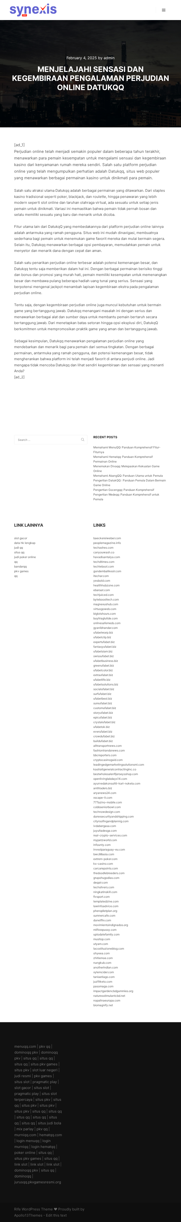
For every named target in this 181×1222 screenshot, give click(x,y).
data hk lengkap (24, 543)
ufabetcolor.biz (103, 670)
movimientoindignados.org (110, 925)
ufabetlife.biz (102, 679)
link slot (20, 1164)
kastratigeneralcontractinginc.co (114, 769)
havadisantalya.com (106, 557)
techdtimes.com (103, 561)
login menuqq (27, 1141)
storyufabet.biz (103, 712)
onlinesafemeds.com (106, 623)
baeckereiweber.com (107, 538)
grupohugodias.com (106, 878)
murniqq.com (25, 1135)
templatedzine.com (106, 901)
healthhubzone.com (106, 585)
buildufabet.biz (103, 741)
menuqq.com (25, 1046)
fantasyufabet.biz (104, 646)
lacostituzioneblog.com (108, 948)
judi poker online (25, 557)
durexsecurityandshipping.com (113, 816)
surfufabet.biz (102, 694)
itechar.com (101, 576)
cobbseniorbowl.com (107, 807)
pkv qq (44, 1046)
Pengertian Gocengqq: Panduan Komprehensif (123, 490)
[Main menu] (164, 10)
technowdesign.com (106, 811)
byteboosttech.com (106, 599)
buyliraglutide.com (105, 618)
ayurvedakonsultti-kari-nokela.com (116, 783)
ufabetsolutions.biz (105, 684)
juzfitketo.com (102, 981)
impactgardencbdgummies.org (113, 991)
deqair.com (100, 882)
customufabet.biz (104, 708)
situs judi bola (49, 1123)
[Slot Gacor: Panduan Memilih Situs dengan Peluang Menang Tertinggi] (33, 10)
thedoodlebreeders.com (108, 873)
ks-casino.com (103, 863)
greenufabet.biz (103, 665)
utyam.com (100, 944)
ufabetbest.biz (102, 698)
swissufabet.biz (103, 656)
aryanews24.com (104, 793)
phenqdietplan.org (105, 911)
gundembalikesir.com (107, 571)
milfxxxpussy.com (104, 929)
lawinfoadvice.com (105, 906)
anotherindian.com (105, 967)
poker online (24, 1152)
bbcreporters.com (104, 755)
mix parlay (24, 1129)
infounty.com (102, 845)
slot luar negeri (45, 1070)
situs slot (21, 1082)
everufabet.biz (102, 731)
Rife (17, 1209)
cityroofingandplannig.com (110, 821)
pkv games (21, 571)
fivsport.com (101, 896)
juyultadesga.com (105, 830)
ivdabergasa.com (104, 826)
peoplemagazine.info (107, 543)
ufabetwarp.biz (103, 632)
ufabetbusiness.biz (105, 661)
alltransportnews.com (107, 745)
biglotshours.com (104, 613)
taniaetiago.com (104, 977)
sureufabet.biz (102, 703)
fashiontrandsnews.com (109, 750)
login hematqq (43, 1146)
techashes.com (103, 547)
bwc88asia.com (103, 854)
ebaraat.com (101, 590)
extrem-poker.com (105, 859)
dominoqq (22, 1176)
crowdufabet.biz (104, 736)
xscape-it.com (102, 797)
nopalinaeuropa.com (106, 1000)
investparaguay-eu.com (109, 849)
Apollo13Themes (28, 1215)
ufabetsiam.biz (103, 651)
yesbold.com (101, 580)
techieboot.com (103, 566)
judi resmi (22, 1076)
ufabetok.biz (101, 727)
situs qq (19, 552)
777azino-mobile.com (107, 802)
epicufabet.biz (102, 717)
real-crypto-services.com (110, 835)
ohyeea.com (101, 953)
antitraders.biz (102, 788)
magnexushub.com (105, 604)
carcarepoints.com (105, 868)
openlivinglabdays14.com (110, 778)
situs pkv (21, 1070)
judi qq (18, 547)
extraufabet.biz (103, 675)
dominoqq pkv (26, 1052)
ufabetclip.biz (102, 637)
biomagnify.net (103, 1005)
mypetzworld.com (105, 840)
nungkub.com (102, 962)
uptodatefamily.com (106, 934)
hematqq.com (50, 1135)
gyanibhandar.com (105, 628)
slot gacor (20, 538)
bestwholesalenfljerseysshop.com (115, 774)
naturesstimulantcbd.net (109, 995)
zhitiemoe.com (103, 958)
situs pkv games (44, 1064)
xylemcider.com (103, 972)
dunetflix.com (102, 920)
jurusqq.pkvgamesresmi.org (37, 1182)
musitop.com (101, 939)
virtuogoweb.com (104, 609)
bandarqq (20, 566)
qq (15, 561)
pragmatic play (45, 1082)
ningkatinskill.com (105, 892)
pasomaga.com (103, 986)
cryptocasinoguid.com (108, 760)
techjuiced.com (103, 594)
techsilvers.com (103, 887)
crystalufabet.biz (104, 722)
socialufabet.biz (103, 689)
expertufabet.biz (104, 642)
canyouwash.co (103, 552)
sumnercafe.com (104, 915)
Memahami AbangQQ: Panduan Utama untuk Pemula (128, 475)
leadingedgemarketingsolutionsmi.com (118, 764)
